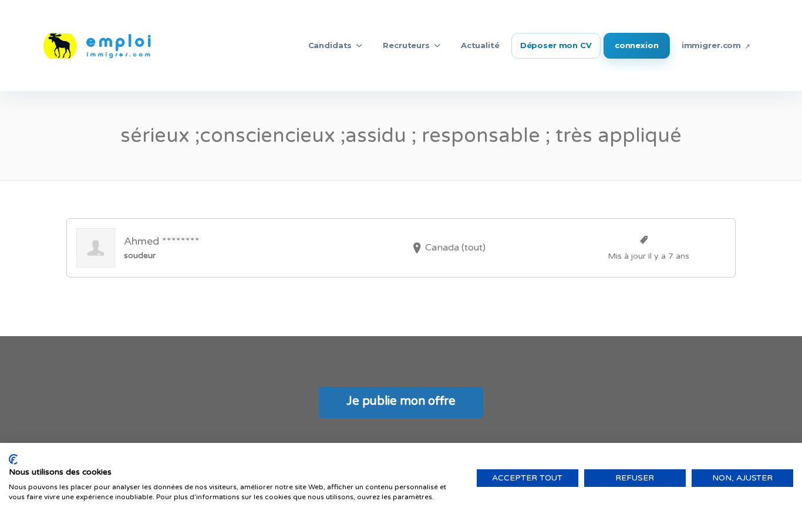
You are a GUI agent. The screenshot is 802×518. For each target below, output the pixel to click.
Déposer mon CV (556, 45)
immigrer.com (711, 45)
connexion (637, 45)
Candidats (330, 45)
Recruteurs (406, 45)
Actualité (480, 45)
